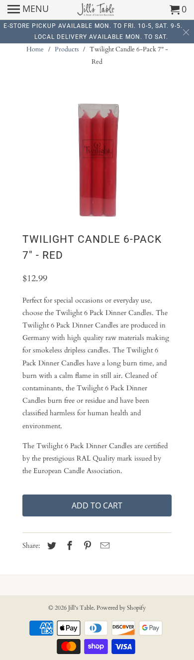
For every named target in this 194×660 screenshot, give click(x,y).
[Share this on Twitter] (50, 546)
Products (67, 49)
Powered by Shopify (121, 608)
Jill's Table (81, 608)
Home (35, 49)
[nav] (28, 10)
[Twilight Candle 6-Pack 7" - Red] (97, 159)
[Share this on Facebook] (68, 546)
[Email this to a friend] (103, 546)
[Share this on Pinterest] (86, 546)
